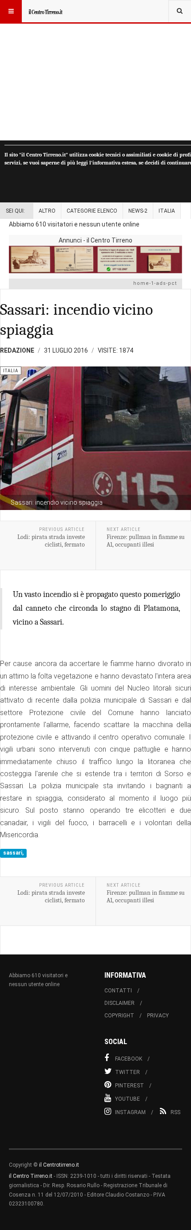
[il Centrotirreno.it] (45, 11)
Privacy (158, 1015)
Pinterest (129, 1085)
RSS (175, 1112)
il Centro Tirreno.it (30, 1176)
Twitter (127, 1072)
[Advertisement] (95, 70)
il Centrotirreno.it (59, 1165)
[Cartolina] (95, 259)
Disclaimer (119, 1003)
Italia (167, 211)
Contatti (118, 990)
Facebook (128, 1059)
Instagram (130, 1112)
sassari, (13, 853)
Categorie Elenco (92, 211)
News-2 (137, 211)
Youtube (127, 1099)
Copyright (119, 1015)
